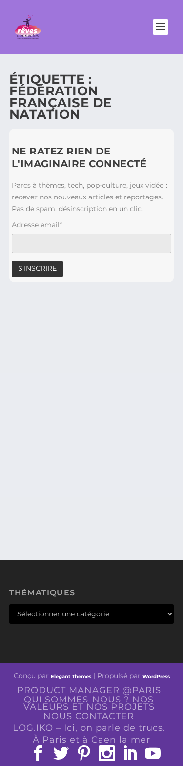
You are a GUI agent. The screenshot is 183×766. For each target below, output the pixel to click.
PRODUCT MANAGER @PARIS (89, 690)
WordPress (156, 676)
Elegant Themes (71, 676)
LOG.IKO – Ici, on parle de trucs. (89, 727)
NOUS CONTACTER (88, 716)
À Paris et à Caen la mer (91, 739)
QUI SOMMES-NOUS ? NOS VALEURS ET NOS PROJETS (89, 703)
